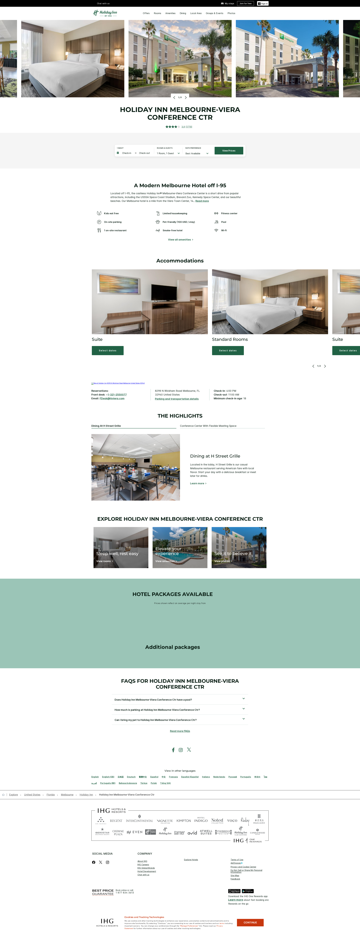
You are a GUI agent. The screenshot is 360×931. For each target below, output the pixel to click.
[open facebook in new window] (172, 750)
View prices (228, 150)
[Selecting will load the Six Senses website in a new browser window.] (100, 820)
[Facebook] (94, 862)
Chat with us (143, 874)
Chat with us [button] (103, 3)
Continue (250, 922)
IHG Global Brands (146, 868)
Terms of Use (237, 859)
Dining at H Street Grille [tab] (106, 425)
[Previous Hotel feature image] (174, 97)
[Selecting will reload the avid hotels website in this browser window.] (192, 832)
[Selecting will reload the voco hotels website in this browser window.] (232, 820)
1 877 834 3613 (125, 892)
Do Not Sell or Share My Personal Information (246, 871)
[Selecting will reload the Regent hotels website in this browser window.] (116, 820)
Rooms (157, 13)
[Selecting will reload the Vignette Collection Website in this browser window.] (165, 820)
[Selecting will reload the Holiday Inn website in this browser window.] (165, 832)
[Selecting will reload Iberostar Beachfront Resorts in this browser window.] (102, 832)
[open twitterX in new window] (187, 750)
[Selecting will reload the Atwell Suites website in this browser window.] (206, 832)
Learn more (197, 483)
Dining (183, 13)
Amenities (170, 13)
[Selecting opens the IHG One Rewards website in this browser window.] (248, 840)
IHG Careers (143, 864)
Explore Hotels (191, 859)
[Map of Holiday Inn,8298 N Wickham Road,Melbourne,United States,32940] (118, 383)
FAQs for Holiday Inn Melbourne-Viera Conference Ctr (180, 684)
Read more (202, 200)
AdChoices (236, 863)
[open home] (4, 795)
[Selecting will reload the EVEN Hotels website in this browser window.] (134, 832)
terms (222, 923)
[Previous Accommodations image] (313, 366)
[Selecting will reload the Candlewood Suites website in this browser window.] (257, 832)
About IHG (142, 861)
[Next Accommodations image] (324, 366)
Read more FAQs (180, 731)
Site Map (235, 875)
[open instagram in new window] (179, 750)
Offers (146, 13)
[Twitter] (100, 862)
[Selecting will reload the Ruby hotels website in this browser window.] (245, 820)
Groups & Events (214, 13)
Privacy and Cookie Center (243, 867)
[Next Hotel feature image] (185, 97)
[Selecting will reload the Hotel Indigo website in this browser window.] (201, 820)
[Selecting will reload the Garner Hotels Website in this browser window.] (179, 832)
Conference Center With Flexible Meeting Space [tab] (208, 425)
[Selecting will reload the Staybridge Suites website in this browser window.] (223, 832)
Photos (231, 13)
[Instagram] (107, 862)
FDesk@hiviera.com (112, 398)
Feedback (235, 879)
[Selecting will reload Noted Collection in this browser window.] (217, 820)
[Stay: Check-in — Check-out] (134, 153)
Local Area (196, 13)
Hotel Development (147, 871)
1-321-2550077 (117, 394)
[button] (263, 3)
